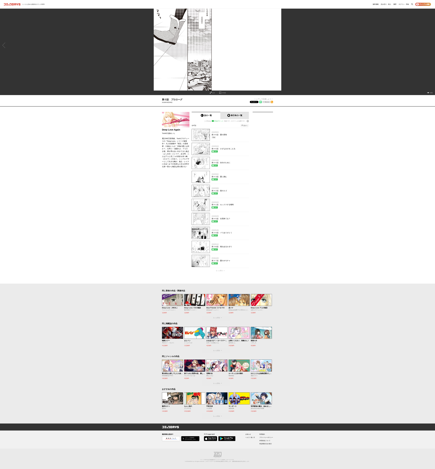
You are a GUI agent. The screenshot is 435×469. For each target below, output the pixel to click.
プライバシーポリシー (266, 437)
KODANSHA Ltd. (190, 461)
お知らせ (248, 434)
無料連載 (376, 4)
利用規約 (262, 434)
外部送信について (264, 440)
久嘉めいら (171, 133)
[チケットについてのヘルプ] (248, 121)
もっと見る (219, 270)
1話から (245, 125)
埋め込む (267, 102)
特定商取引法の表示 (265, 444)
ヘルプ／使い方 (250, 437)
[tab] (206, 115)
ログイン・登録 (404, 4)
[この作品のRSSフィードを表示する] (272, 102)
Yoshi (164, 133)
